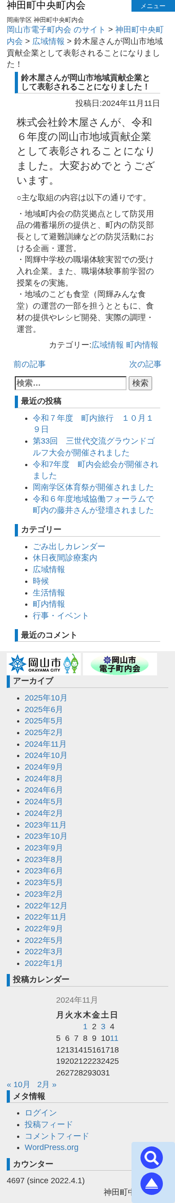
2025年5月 (44, 720)
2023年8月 (44, 859)
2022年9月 (44, 928)
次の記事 (145, 364)
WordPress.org (52, 1147)
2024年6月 (44, 789)
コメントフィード (57, 1136)
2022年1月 (44, 963)
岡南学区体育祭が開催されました (93, 487)
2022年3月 (44, 951)
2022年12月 (46, 905)
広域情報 (108, 344)
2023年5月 (44, 882)
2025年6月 (44, 709)
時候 (41, 581)
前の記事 (29, 364)
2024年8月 (44, 778)
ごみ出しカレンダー (69, 546)
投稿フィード (49, 1124)
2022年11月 (46, 916)
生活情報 (49, 592)
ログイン (41, 1112)
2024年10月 (46, 755)
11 (114, 1038)
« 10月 (19, 1084)
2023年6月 (44, 870)
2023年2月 (44, 894)
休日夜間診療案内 (65, 557)
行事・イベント (61, 615)
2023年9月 (44, 847)
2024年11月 (46, 744)
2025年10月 (46, 697)
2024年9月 (44, 766)
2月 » (47, 1084)
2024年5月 (44, 801)
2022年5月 (44, 940)
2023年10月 (46, 836)
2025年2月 (44, 732)
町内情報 (142, 344)
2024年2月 (44, 813)
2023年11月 (46, 824)
